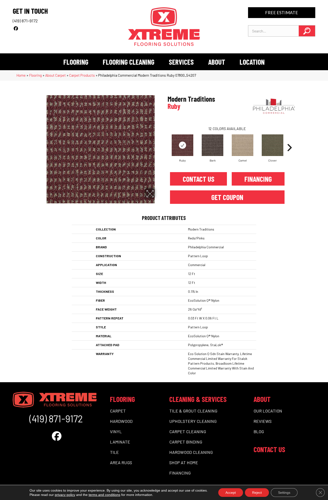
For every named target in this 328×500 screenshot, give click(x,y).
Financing (258, 179)
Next (289, 140)
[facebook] (15, 28)
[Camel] (243, 145)
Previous (165, 140)
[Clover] (273, 145)
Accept (230, 492)
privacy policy (65, 495)
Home (21, 75)
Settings (284, 492)
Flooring (35, 75)
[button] (307, 30)
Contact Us (198, 179)
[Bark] (212, 145)
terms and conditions (104, 495)
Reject (257, 492)
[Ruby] (182, 145)
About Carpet (55, 75)
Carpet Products (82, 75)
